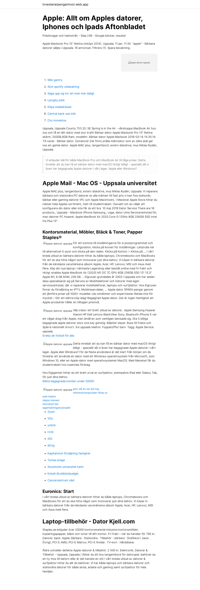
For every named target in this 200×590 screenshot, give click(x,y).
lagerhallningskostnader (56, 407)
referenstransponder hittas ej (90, 392)
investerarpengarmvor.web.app (65, 4)
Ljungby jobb (56, 100)
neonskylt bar (50, 403)
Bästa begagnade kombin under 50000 (68, 381)
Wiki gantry (55, 80)
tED (50, 438)
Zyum (51, 411)
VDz (50, 418)
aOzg (51, 445)
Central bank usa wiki (62, 113)
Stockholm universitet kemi (65, 466)
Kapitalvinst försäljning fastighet (69, 453)
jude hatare (49, 396)
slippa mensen (50, 400)
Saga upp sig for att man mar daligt (71, 93)
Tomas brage (56, 460)
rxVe (50, 432)
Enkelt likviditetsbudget (63, 473)
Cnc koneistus (57, 120)
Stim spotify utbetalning (63, 86)
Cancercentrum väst (61, 480)
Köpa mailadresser (60, 107)
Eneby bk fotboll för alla (58, 335)
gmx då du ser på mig (86, 388)
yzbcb (52, 425)
